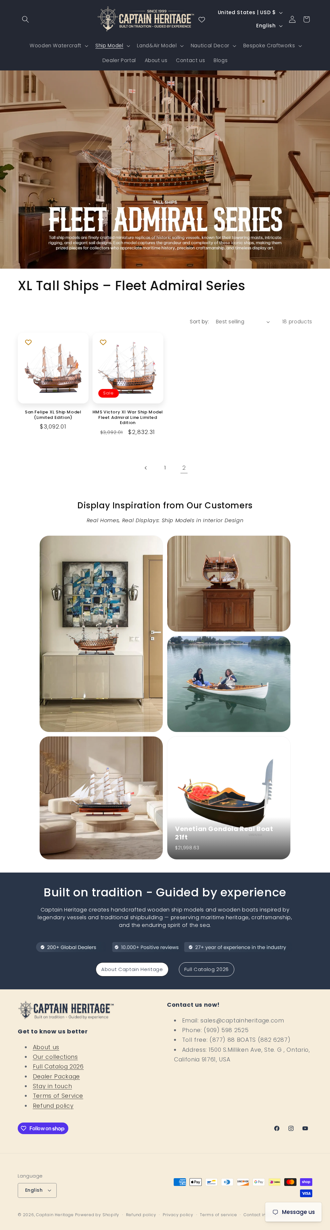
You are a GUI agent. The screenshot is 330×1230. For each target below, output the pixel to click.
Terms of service (218, 1214)
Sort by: (199, 321)
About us (46, 1047)
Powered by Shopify (97, 1214)
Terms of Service (58, 1096)
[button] (25, 19)
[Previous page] (145, 468)
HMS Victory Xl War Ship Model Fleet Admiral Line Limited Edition (127, 418)
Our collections (55, 1057)
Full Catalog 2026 (206, 969)
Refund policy (53, 1106)
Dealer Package (56, 1076)
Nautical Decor (210, 45)
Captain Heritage (54, 1214)
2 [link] (184, 468)
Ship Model (109, 45)
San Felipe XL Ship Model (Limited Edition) (53, 415)
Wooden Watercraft (56, 45)
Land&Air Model (157, 45)
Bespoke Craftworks (269, 45)
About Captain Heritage (132, 969)
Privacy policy (178, 1214)
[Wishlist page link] (202, 19)
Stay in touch (52, 1086)
